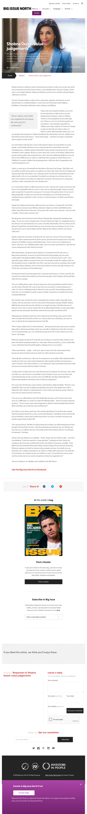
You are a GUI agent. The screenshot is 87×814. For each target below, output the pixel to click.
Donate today (24, 793)
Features (22, 75)
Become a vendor (54, 3)
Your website (56, 706)
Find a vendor (66, 3)
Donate (36, 13)
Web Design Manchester (53, 775)
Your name (55, 696)
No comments (75, 67)
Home (10, 75)
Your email (70, 696)
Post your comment (75, 711)
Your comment (53, 680)
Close (81, 784)
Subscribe (65, 739)
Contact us (76, 3)
